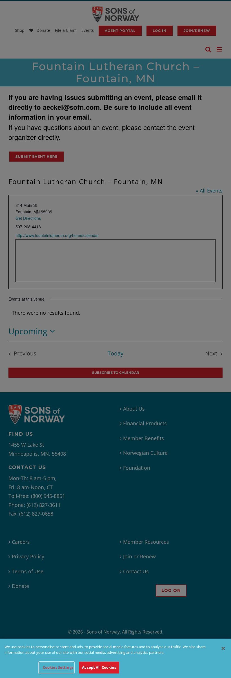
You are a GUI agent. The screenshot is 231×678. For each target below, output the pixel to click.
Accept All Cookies (99, 667)
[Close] (223, 648)
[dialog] (115, 658)
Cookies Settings (58, 667)
